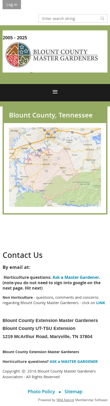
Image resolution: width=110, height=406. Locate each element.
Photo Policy (41, 391)
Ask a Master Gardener (75, 277)
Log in (11, 4)
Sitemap (73, 391)
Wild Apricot (65, 400)
